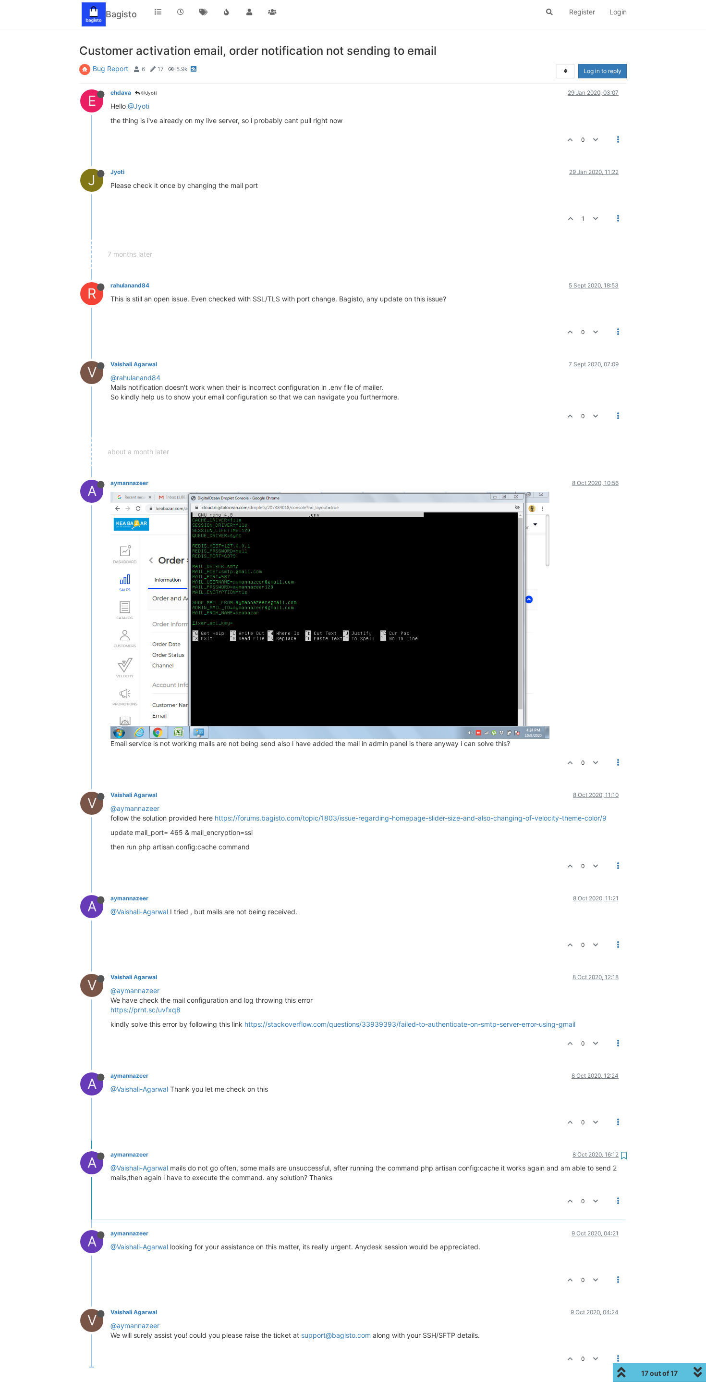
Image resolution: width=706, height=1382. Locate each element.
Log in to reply (602, 71)
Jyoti (117, 171)
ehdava (120, 92)
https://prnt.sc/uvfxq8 (145, 1010)
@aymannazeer (134, 808)
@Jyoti (148, 93)
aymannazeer (129, 482)
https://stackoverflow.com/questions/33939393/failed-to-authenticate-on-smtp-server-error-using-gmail (409, 1024)
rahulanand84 (129, 285)
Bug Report (110, 68)
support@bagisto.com (336, 1335)
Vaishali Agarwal (133, 364)
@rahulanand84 (135, 378)
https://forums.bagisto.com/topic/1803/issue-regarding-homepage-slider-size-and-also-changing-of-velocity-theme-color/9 (411, 818)
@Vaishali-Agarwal (139, 912)
